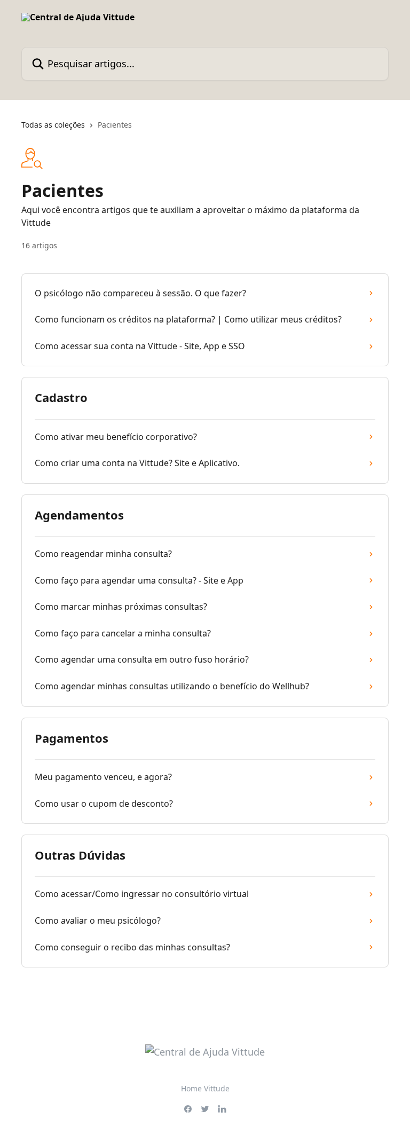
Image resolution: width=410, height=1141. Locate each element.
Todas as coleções (53, 125)
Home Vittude (205, 1088)
